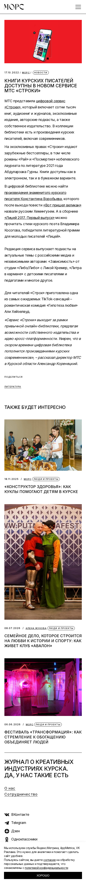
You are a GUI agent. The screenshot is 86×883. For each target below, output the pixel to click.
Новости (40, 72)
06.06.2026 (12, 724)
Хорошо (43, 875)
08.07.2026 (12, 628)
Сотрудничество (21, 794)
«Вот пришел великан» (62, 205)
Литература (12, 386)
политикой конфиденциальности (46, 867)
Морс (26, 73)
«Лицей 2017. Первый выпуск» (29, 218)
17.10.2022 (11, 72)
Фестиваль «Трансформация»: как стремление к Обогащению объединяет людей (43, 737)
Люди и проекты (46, 479)
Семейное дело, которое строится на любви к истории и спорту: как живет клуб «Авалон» (43, 641)
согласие (49, 860)
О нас (10, 788)
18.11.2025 (11, 479)
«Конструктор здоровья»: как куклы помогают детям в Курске (41, 489)
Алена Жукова (36, 628)
